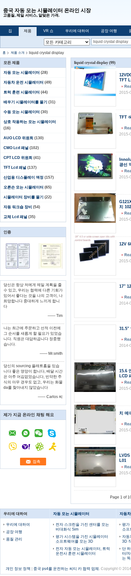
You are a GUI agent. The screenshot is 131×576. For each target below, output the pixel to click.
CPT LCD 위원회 (17, 157)
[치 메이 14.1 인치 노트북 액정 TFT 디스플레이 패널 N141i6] (95, 427)
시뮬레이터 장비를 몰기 (23, 197)
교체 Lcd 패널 (15, 217)
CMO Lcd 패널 (16, 148)
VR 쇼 (48, 31)
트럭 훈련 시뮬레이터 (21, 92)
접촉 (36, 461)
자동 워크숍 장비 (17, 207)
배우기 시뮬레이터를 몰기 (25, 102)
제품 (27, 31)
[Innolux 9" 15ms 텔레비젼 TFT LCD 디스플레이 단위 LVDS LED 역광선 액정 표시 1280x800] (95, 173)
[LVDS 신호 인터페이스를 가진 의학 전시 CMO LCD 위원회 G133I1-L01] (95, 469)
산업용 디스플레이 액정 (23, 177)
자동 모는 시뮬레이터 (21, 72)
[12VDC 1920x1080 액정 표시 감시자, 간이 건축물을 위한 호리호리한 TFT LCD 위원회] (95, 88)
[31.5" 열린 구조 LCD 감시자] (95, 342)
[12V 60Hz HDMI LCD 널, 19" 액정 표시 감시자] (95, 258)
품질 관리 (14, 539)
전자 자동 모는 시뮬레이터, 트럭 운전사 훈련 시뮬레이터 (83, 551)
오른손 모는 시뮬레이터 (23, 187)
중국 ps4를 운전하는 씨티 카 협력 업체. (67, 568)
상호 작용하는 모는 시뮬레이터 (29, 122)
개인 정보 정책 (18, 568)
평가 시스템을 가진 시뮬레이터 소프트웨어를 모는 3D (82, 539)
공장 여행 (109, 31)
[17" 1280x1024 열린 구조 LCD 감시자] (95, 300)
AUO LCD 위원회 (18, 138)
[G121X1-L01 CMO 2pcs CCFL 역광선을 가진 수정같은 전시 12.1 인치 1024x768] (95, 215)
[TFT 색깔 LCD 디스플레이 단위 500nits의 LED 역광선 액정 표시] (95, 131)
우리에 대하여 (77, 31)
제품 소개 (17, 52)
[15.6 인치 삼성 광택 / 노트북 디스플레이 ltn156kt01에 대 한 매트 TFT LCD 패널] (95, 384)
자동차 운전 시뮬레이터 (23, 82)
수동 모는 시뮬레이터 (21, 112)
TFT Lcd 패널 (14, 167)
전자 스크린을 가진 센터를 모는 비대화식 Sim (82, 526)
